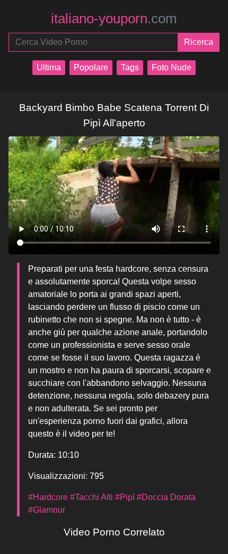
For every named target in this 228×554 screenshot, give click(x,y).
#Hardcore (48, 497)
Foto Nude (171, 67)
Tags (130, 67)
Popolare (91, 67)
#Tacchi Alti (91, 497)
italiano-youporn (114, 18)
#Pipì (125, 497)
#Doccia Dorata (166, 497)
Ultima (49, 67)
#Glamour (46, 509)
